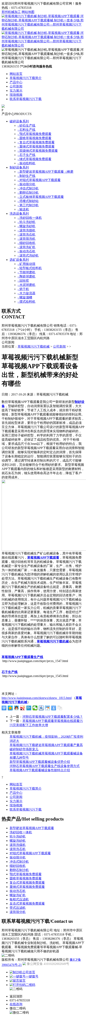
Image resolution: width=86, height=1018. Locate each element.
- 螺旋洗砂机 (26, 226)
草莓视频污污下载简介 (26, 78)
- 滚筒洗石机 (26, 234)
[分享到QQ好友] (16, 708)
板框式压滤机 (19, 899)
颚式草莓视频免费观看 (26, 874)
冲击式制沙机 (19, 861)
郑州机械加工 (11, 12)
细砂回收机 (18, 865)
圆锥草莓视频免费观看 (26, 878)
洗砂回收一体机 (21, 832)
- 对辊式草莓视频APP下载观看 (39, 180)
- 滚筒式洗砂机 (28, 255)
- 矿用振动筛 (26, 264)
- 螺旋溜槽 (25, 297)
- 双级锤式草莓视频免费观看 (38, 150)
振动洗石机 (18, 891)
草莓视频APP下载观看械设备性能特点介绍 (40, 770)
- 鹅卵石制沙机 (28, 192)
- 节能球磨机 (26, 272)
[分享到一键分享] (53, 708)
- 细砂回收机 (26, 243)
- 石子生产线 (26, 155)
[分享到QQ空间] (10, 708)
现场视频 (16, 94)
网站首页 (16, 73)
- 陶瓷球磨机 (26, 276)
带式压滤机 (18, 907)
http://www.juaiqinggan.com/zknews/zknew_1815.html (37, 698)
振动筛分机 (18, 857)
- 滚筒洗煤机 (26, 230)
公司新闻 (16, 86)
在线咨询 (16, 1004)
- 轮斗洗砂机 (26, 222)
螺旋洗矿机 (18, 895)
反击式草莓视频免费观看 (27, 903)
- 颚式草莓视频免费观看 (34, 134)
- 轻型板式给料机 (30, 268)
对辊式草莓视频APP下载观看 (30, 853)
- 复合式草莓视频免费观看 (36, 142)
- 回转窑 (23, 280)
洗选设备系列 (19, 213)
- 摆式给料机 (26, 301)
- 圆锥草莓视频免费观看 (34, 138)
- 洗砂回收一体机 (30, 217)
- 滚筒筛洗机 (26, 238)
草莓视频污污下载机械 (34, 346)
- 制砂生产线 (26, 175)
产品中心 (16, 82)
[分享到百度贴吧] (41, 708)
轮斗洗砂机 (18, 836)
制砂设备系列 (19, 167)
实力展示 (16, 90)
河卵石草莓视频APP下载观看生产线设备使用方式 (45, 766)
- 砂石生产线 (26, 125)
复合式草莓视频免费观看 (27, 882)
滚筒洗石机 (18, 849)
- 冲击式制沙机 (28, 188)
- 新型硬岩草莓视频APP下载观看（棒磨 (45, 171)
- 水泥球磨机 (26, 284)
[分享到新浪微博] (22, 708)
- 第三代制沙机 (28, 205)
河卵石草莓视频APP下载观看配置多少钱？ (52, 716)
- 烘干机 (23, 289)
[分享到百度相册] (47, 708)
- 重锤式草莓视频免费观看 (36, 146)
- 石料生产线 (26, 129)
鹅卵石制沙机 (19, 870)
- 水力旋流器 (26, 293)
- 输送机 (23, 209)
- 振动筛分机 (26, 184)
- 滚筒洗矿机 (26, 247)
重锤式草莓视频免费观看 (27, 886)
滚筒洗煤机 (18, 845)
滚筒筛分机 (18, 912)
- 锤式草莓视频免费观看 (34, 159)
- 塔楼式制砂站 (28, 201)
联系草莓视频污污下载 (26, 99)
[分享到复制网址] (59, 708)
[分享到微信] (35, 708)
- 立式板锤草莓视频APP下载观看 (41, 196)
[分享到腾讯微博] (28, 708)
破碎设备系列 (19, 121)
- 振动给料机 (26, 163)
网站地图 (28, 12)
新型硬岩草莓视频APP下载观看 (32, 828)
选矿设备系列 (19, 259)
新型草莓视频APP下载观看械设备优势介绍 (40, 761)
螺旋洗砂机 (18, 840)
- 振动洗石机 (26, 251)
